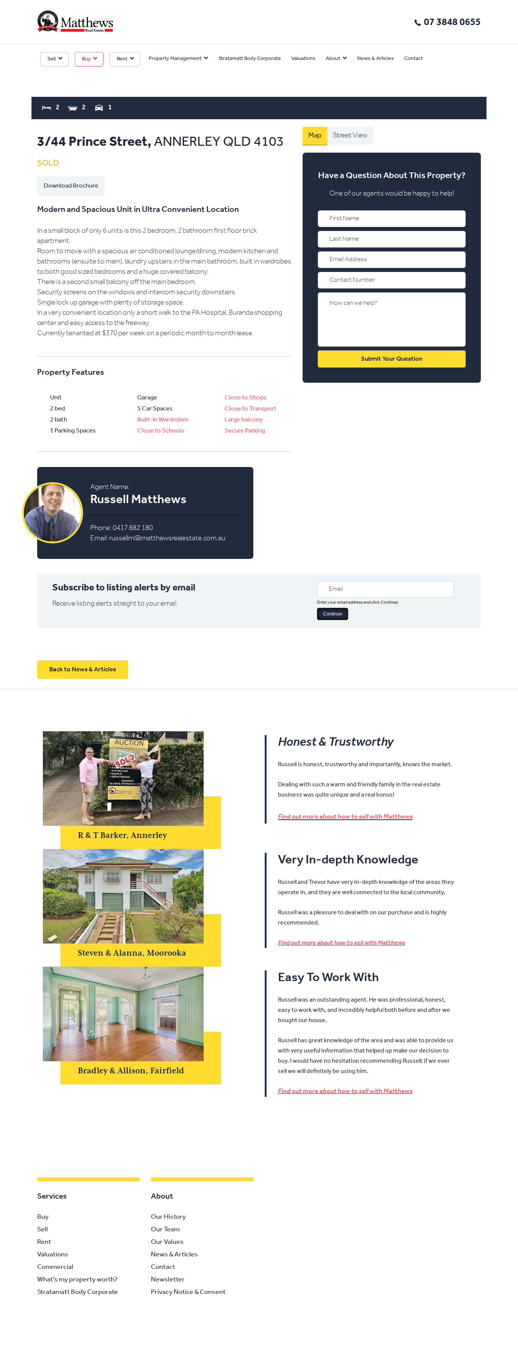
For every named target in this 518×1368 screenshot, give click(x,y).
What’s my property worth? (77, 1279)
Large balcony (243, 420)
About (333, 59)
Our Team (165, 1229)
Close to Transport (250, 409)
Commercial (55, 1267)
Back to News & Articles (82, 669)
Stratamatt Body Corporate (249, 59)
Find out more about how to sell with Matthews (345, 817)
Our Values (167, 1242)
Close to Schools (160, 431)
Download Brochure (71, 186)
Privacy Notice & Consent (188, 1292)
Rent (122, 59)
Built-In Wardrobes (162, 420)
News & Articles (375, 59)
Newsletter (168, 1279)
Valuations (303, 59)
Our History (168, 1217)
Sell (51, 59)
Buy (86, 59)
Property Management (175, 59)
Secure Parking (244, 431)
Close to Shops (245, 397)
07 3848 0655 (452, 22)
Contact (413, 59)
